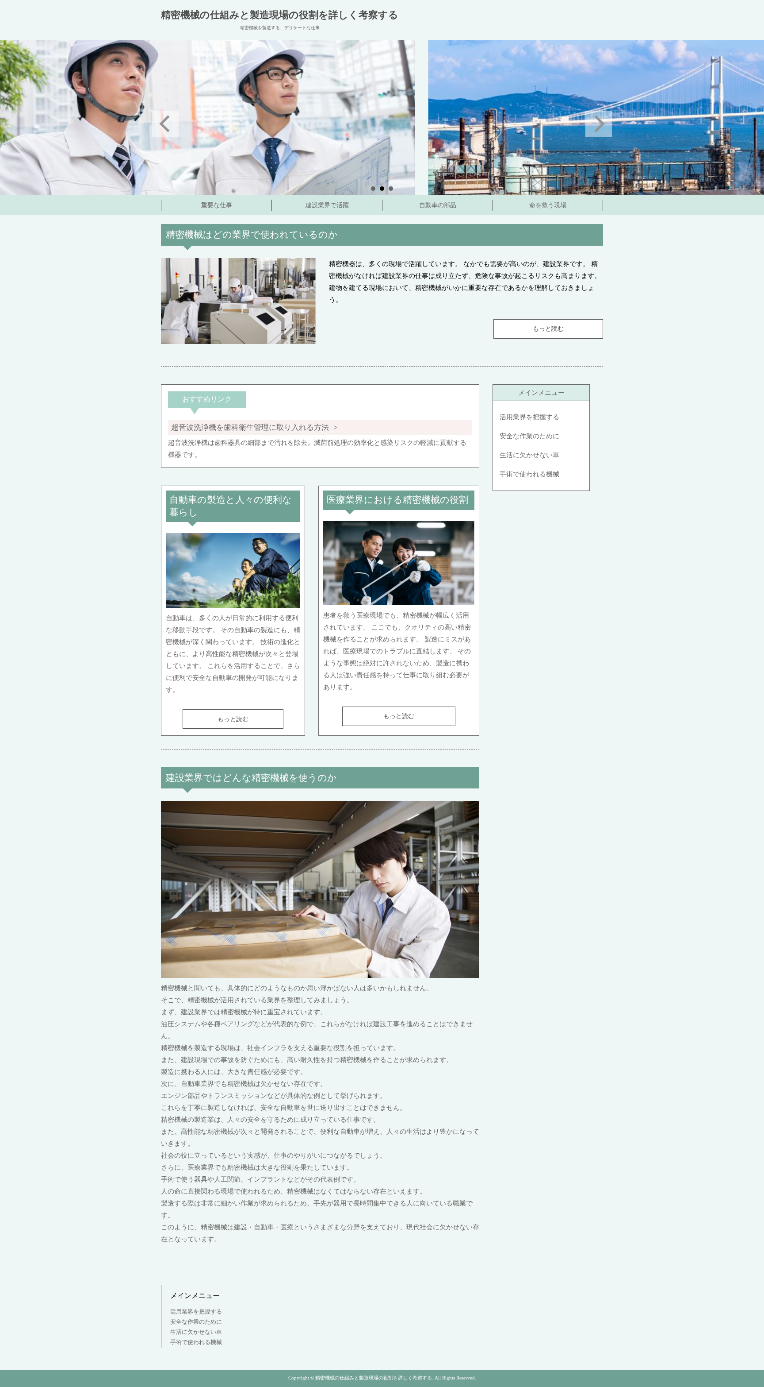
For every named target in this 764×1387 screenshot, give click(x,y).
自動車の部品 (437, 205)
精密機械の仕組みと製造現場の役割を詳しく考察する (279, 14)
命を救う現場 (547, 205)
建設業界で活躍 (327, 205)
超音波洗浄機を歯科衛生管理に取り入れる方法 (250, 427)
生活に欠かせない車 (529, 455)
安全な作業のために (529, 436)
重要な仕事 (216, 205)
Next (598, 124)
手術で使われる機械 (529, 474)
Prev (165, 124)
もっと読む (548, 328)
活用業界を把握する (529, 417)
